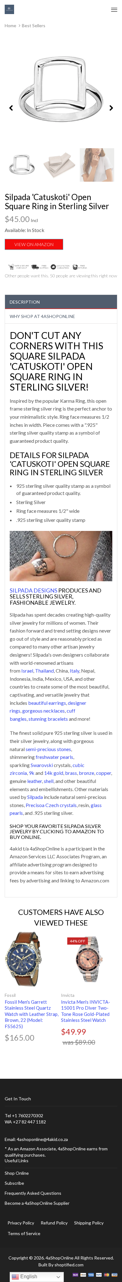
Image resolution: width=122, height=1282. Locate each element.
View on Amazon (33, 244)
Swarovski (42, 765)
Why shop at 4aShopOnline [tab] (42, 316)
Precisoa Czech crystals (51, 805)
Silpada (35, 797)
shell (48, 781)
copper (103, 773)
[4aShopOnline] (9, 9)
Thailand (44, 671)
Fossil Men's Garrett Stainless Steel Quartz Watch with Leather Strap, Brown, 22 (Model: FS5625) (31, 1014)
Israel (27, 671)
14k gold (53, 773)
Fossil (10, 995)
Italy (74, 671)
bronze (86, 773)
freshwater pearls (54, 757)
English (28, 1276)
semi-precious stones (48, 749)
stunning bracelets (48, 719)
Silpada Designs (33, 590)
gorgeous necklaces (43, 711)
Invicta (67, 995)
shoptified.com (69, 1264)
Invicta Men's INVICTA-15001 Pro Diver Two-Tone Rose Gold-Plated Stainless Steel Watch (85, 1011)
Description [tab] (25, 302)
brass (71, 773)
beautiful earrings (47, 703)
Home (10, 25)
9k (31, 773)
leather (34, 781)
